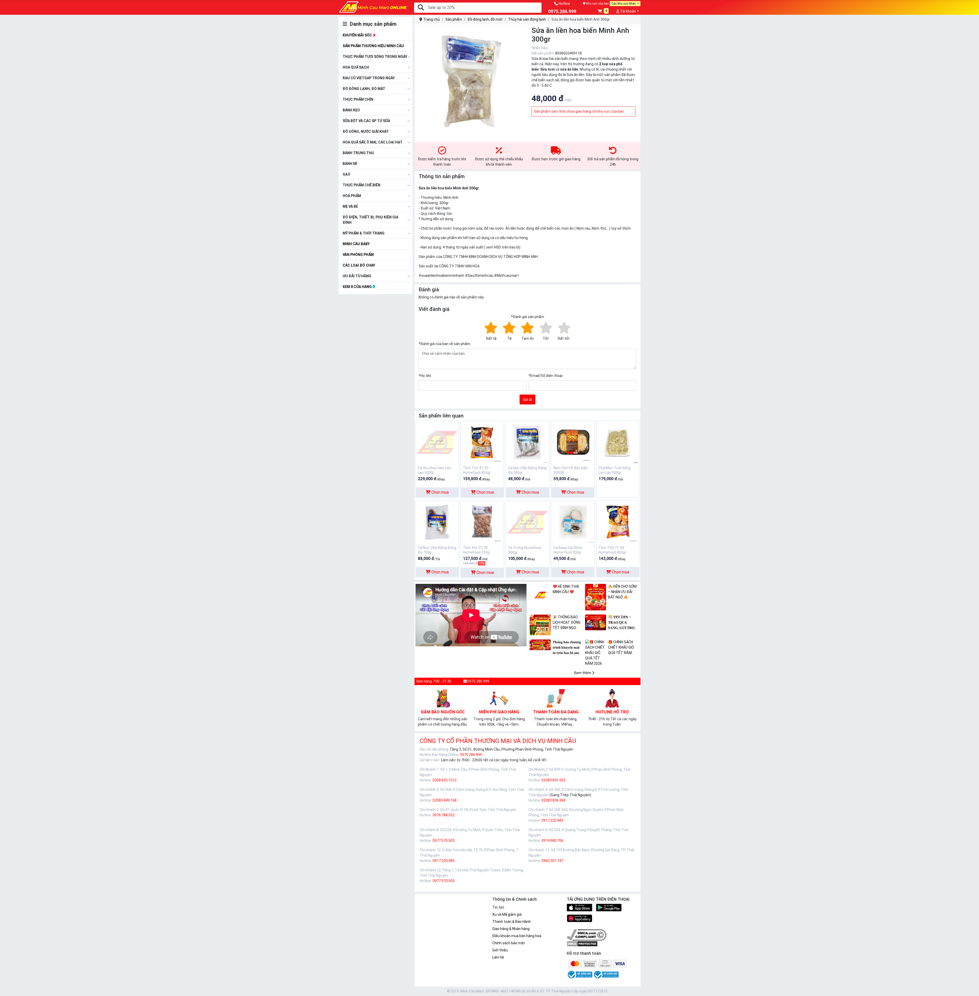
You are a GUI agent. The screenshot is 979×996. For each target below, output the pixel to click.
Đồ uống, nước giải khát (366, 131)
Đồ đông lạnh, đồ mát (364, 89)
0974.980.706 (552, 840)
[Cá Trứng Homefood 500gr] (527, 522)
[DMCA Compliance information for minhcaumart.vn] (586, 935)
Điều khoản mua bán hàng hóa (516, 936)
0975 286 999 (478, 681)
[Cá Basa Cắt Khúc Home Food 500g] (572, 522)
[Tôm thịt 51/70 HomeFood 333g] (482, 522)
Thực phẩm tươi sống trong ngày (375, 57)
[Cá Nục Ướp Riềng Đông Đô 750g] (437, 522)
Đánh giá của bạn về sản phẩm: (445, 344)
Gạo (346, 174)
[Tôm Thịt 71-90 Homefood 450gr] (618, 522)
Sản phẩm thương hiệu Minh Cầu (373, 46)
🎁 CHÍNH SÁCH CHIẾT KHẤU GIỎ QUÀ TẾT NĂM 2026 (621, 648)
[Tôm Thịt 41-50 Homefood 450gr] (482, 442)
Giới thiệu (500, 950)
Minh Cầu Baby (356, 244)
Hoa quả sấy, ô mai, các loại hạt (373, 142)
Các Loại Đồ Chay (359, 265)
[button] (603, 11)
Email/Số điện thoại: (546, 376)
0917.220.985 (552, 820)
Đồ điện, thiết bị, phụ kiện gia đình (370, 220)
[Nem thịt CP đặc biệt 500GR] (572, 442)
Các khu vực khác (624, 3)
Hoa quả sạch (356, 67)
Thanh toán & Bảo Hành (511, 922)
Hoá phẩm (352, 196)
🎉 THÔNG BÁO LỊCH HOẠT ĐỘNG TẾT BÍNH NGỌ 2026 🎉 (567, 623)
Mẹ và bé (350, 206)
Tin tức (498, 907)
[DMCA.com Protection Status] (582, 943)
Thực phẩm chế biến (361, 185)
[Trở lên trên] (971, 988)
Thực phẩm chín (358, 99)
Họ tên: (425, 376)
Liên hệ (498, 957)
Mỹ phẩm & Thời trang (363, 233)
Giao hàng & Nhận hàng (511, 929)
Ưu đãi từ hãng (357, 276)
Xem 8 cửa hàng (357, 287)
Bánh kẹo (351, 110)
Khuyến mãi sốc (358, 35)
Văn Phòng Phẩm (358, 255)
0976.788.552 (444, 815)
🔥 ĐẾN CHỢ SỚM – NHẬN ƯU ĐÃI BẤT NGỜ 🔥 (622, 591)
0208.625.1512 (445, 780)
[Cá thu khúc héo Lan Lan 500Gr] (437, 442)
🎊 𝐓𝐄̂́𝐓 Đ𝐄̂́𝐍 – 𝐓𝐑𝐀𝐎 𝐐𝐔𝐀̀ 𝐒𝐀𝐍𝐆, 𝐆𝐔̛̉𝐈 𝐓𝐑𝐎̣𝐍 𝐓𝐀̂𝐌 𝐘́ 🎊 (622, 623)
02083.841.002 (553, 780)
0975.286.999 (471, 755)
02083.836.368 (553, 800)
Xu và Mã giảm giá (507, 914)
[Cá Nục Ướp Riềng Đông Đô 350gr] (527, 442)
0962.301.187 (552, 861)
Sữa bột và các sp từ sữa (366, 121)
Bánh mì (350, 164)
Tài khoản (627, 11)
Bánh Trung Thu (358, 153)
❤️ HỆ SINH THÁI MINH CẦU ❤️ (566, 589)
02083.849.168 (445, 800)
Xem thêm (583, 673)
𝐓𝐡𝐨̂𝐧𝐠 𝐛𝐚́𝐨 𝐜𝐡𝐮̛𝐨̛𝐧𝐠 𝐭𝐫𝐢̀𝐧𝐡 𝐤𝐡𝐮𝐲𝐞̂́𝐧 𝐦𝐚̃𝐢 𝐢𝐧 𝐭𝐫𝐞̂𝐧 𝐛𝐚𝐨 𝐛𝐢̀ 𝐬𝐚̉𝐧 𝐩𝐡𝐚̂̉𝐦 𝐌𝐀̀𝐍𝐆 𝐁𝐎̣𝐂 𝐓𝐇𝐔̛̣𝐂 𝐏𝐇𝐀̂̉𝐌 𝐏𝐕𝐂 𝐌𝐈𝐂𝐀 (568, 648)
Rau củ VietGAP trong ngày (369, 78)
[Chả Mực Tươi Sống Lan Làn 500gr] (618, 442)
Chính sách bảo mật (508, 943)
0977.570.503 (444, 840)
